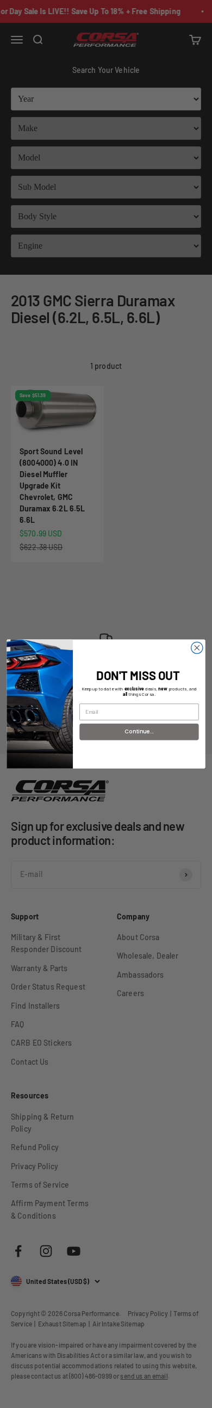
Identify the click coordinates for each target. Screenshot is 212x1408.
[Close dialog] (197, 647)
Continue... (138, 732)
